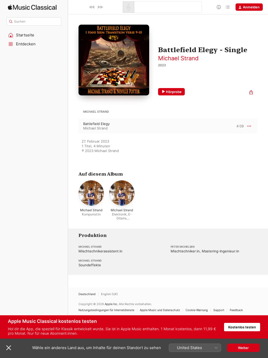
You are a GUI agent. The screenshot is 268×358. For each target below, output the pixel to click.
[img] (32, 7)
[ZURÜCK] (92, 7)
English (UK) (109, 294)
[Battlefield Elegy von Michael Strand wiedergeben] (73, 126)
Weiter (243, 348)
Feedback (236, 310)
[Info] (219, 7)
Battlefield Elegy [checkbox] (96, 124)
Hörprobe (174, 92)
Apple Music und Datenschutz (160, 310)
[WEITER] (100, 7)
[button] (34, 35)
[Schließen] (8, 347)
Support (218, 310)
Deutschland (87, 294)
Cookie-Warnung (197, 310)
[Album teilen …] (251, 92)
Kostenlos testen (242, 327)
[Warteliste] (228, 7)
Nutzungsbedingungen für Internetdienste (106, 310)
